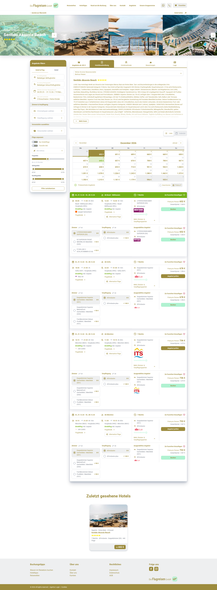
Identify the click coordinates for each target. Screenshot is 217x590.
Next (213, 35)
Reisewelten (71, 5)
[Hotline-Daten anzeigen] (169, 5)
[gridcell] (97, 153)
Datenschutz (114, 572)
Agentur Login (55, 587)
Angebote (132, 5)
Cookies (64, 587)
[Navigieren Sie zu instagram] (156, 569)
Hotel (56, 70)
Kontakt (122, 5)
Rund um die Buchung (98, 5)
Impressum (113, 570)
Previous (54, 35)
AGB (111, 575)
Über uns (113, 5)
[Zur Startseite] (45, 5)
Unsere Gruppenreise (147, 5)
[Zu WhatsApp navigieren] (163, 5)
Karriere (73, 575)
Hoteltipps (83, 5)
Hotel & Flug (40, 70)
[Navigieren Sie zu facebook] (151, 569)
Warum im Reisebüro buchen (41, 570)
